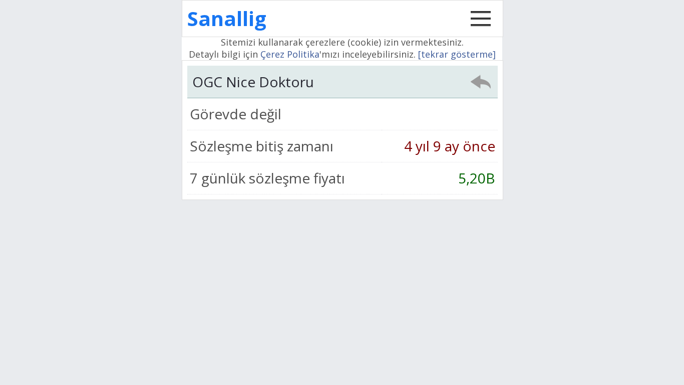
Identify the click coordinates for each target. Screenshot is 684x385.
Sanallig (226, 18)
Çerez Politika (289, 54)
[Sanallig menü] (481, 29)
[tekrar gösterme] (457, 54)
